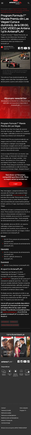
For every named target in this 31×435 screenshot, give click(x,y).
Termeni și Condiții (6, 410)
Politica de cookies (6, 413)
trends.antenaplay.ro (10, 312)
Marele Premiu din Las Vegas (10, 325)
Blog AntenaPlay (15, 2)
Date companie (24, 408)
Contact (3, 408)
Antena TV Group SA (6, 420)
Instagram (22, 48)
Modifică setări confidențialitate (9, 418)
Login (15, 184)
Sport (10, 9)
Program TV (23, 410)
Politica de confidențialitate (8, 415)
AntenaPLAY (6, 279)
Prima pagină (4, 9)
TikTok (29, 48)
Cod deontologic (5, 423)
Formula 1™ (14, 322)
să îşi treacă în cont (19, 195)
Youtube (25, 48)
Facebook (19, 48)
